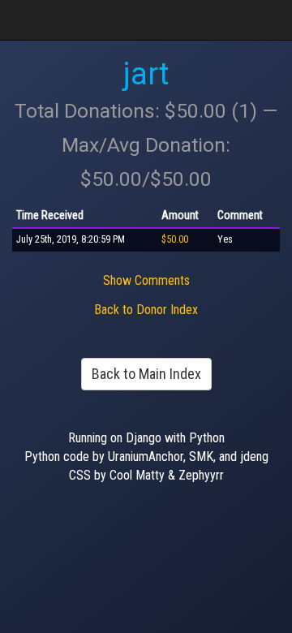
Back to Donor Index (146, 309)
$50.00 (174, 239)
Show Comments (146, 280)
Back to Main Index (146, 373)
